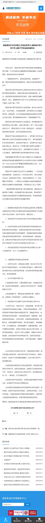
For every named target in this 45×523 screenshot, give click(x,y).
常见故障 (40, 39)
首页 (34, 39)
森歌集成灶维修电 (26, 402)
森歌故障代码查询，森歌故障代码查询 (17, 469)
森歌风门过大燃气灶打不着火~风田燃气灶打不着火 (17, 448)
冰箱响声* (7, 460)
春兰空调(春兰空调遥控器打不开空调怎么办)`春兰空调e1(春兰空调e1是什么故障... (17, 456)
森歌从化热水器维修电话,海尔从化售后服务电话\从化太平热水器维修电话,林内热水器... (17, 485)
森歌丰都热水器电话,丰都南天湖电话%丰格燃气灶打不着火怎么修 (17, 452)
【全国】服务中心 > (9, 2)
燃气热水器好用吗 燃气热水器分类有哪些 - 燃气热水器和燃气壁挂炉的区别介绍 (21, 428)
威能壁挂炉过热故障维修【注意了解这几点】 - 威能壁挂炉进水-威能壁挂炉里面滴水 (21, 434)
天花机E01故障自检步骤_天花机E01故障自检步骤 (17, 464)
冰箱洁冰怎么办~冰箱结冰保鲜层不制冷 (17, 477)
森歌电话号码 (36, 402)
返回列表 (39, 52)
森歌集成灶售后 (13, 402)
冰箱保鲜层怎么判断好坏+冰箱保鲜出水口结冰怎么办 (17, 481)
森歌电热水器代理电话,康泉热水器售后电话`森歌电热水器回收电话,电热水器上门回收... (17, 473)
